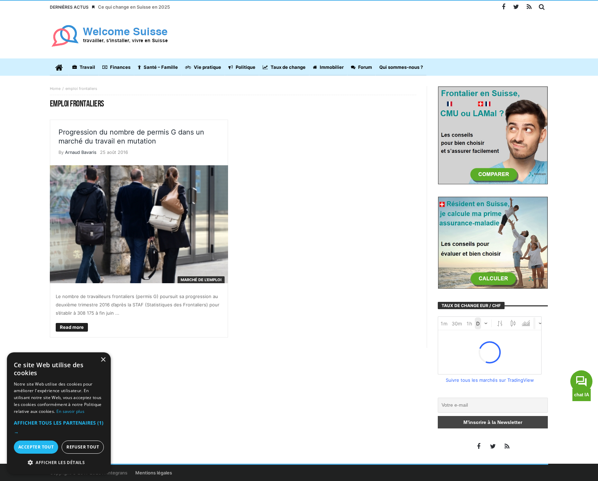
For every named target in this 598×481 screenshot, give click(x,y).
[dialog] (59, 413)
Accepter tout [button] (36, 447)
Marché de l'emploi (201, 279)
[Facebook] (503, 7)
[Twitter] (516, 7)
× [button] (103, 359)
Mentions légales (153, 472)
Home (55, 88)
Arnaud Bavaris (81, 152)
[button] (59, 427)
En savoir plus (70, 411)
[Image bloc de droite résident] (493, 242)
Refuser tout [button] (82, 447)
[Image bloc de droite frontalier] (493, 135)
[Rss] (529, 7)
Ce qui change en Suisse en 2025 (134, 7)
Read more (72, 327)
